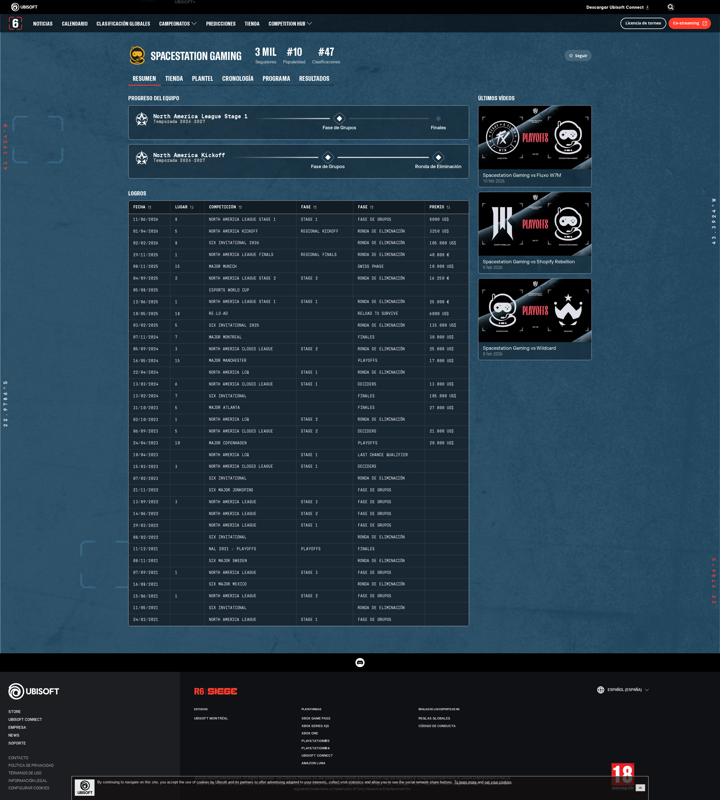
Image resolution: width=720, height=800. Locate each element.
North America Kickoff (233, 231)
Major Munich (223, 266)
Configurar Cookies (28, 787)
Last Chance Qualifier (383, 455)
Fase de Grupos (339, 128)
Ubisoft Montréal (211, 718)
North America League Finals (241, 255)
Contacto (18, 757)
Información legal (27, 780)
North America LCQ (229, 372)
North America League (232, 502)
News (13, 735)
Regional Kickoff (320, 231)
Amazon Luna (313, 763)
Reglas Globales (434, 718)
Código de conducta (437, 726)
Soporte (17, 743)
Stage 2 (309, 278)
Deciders (367, 384)
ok (640, 787)
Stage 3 (309, 502)
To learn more (466, 782)
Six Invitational (228, 396)
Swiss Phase (371, 266)
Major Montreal (225, 337)
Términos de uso (24, 773)
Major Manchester (227, 360)
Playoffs (367, 360)
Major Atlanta (224, 407)
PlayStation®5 (316, 741)
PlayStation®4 (316, 748)
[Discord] (360, 662)
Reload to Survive (378, 313)
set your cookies (498, 782)
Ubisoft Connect (25, 719)
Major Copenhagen (228, 443)
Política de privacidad (31, 765)
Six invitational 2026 (234, 243)
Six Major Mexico (228, 584)
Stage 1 (309, 219)
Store (14, 712)
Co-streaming (686, 23)
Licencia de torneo (643, 23)
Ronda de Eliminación (438, 167)
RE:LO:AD (218, 313)
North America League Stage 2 (242, 278)
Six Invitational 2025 (234, 325)
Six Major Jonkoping (231, 490)
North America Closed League (241, 349)
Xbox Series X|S (315, 726)
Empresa (17, 727)
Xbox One (310, 733)
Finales (438, 128)
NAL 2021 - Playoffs (232, 549)
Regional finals (319, 255)
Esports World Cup (229, 290)
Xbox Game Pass (316, 718)
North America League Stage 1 (242, 219)
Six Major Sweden (228, 561)
